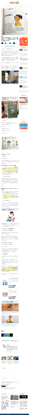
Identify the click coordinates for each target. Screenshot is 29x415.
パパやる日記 (2, 360)
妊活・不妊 (3, 405)
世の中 (7, 400)
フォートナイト (3, 400)
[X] (9, 351)
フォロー (26, 125)
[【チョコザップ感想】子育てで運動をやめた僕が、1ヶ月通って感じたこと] (4, 358)
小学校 (2, 407)
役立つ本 (8, 360)
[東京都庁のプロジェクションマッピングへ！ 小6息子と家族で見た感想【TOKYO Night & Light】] (21, 86)
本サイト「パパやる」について (23, 414)
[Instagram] (8, 351)
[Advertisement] (9, 91)
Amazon (10, 285)
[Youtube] (10, 351)
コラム (2, 36)
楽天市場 (14, 285)
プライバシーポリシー (17, 414)
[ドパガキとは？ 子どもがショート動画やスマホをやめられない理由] (21, 68)
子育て (7, 405)
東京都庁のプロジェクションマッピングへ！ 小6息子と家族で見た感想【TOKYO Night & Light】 (25, 87)
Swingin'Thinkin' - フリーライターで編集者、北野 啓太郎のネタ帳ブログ (24, 409)
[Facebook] (6, 351)
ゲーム (4, 399)
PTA (8, 398)
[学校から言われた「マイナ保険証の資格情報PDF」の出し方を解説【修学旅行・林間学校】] (21, 59)
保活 (8, 401)
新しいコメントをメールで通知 (5, 384)
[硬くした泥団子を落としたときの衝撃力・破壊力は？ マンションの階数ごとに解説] (16, 358)
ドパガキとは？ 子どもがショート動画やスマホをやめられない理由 (25, 68)
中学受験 (2, 401)
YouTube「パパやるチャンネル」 (10, 46)
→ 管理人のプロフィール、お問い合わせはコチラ (14, 406)
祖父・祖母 (3, 409)
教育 (5, 407)
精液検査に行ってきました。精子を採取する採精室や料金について (15, 340)
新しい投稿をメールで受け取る (5, 385)
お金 (2, 399)
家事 (2, 406)
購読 (26, 128)
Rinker (11, 282)
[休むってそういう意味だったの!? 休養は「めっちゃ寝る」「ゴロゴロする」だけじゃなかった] (10, 358)
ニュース (14, 360)
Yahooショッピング (11, 287)
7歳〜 (5, 398)
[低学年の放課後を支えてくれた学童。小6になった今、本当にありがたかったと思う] (21, 77)
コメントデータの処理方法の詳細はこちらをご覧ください (9, 388)
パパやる (8, 348)
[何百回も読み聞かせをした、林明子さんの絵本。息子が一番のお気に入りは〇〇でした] (21, 50)
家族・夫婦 (6, 406)
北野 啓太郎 (4, 41)
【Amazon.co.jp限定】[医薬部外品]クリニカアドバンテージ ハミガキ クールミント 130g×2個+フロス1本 (13, 279)
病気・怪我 (3, 408)
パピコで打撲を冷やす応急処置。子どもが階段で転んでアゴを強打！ (5, 341)
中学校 (5, 401)
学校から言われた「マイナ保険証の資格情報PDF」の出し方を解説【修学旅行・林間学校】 (25, 59)
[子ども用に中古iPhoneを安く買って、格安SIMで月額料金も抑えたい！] (24, 100)
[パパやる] (14, 2)
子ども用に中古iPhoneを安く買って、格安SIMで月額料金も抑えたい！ (23, 105)
